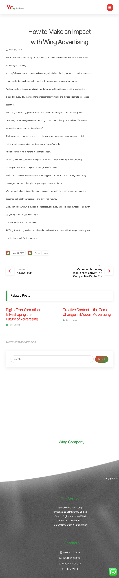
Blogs (37, 253)
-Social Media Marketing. (70, 507)
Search (101, 359)
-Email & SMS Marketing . (70, 520)
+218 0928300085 (72, 558)
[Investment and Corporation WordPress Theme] (15, 7)
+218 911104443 (71, 552)
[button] (110, 7)
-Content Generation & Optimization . (70, 525)
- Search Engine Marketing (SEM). (70, 516)
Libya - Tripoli (71, 569)
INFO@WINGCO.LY (71, 563)
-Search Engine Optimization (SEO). (70, 512)
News (45, 253)
